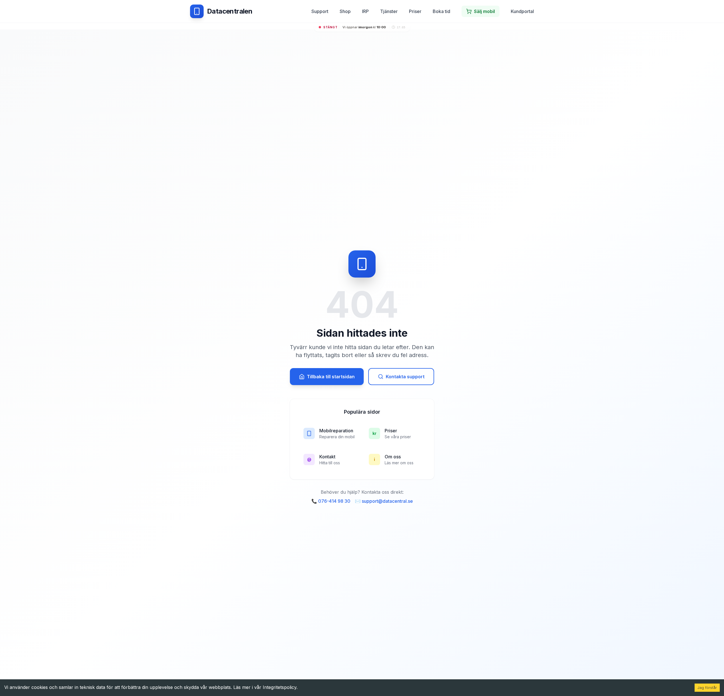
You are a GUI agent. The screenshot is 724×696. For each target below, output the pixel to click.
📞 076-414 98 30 (330, 501)
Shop (345, 11)
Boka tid (441, 11)
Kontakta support (405, 376)
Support (319, 11)
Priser (415, 11)
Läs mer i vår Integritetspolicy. (265, 687)
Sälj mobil (484, 11)
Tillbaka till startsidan (331, 376)
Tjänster (389, 11)
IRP (365, 11)
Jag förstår (707, 687)
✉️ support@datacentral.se (384, 501)
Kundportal (522, 11)
